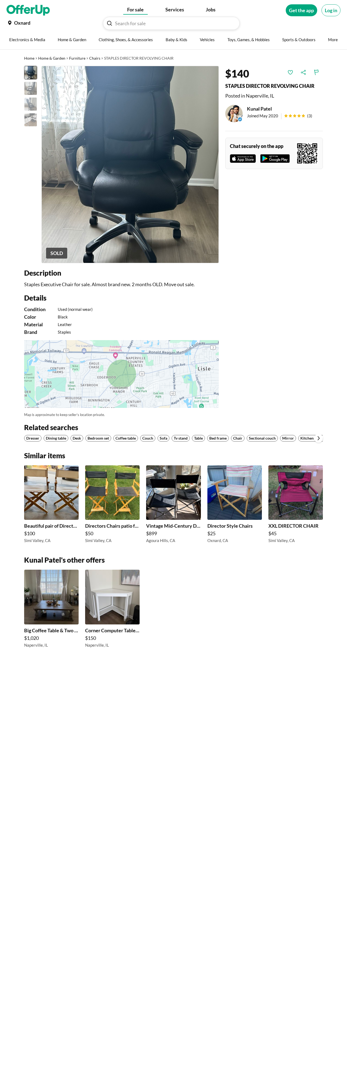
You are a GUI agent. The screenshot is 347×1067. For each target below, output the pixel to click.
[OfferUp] (28, 10)
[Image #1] (30, 72)
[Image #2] (30, 88)
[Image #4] (30, 120)
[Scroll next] (318, 438)
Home (29, 58)
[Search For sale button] (109, 23)
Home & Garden (51, 58)
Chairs (94, 58)
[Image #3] (30, 104)
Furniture (77, 58)
